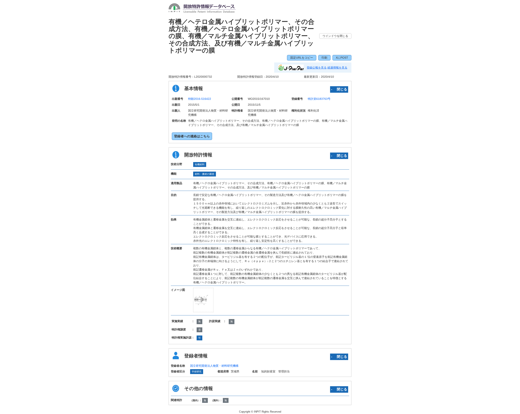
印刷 (324, 57)
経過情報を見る (337, 67)
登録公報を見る (317, 67)
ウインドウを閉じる (335, 36)
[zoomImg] (203, 300)
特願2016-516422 (199, 98)
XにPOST (342, 57)
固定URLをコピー (301, 57)
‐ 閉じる (339, 89)
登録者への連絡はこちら (192, 136)
